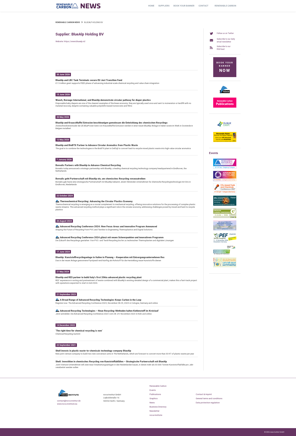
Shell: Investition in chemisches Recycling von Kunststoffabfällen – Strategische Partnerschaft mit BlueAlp (111, 361)
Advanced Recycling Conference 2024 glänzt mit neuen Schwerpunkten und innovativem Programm (111, 237)
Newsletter (154, 411)
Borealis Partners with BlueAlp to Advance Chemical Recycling (88, 165)
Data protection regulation (208, 402)
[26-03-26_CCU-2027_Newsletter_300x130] (224, 193)
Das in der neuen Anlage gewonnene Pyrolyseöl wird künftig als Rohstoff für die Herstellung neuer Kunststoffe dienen (108, 260)
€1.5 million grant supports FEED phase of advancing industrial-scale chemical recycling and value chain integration (107, 83)
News (152, 402)
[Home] (79, 6)
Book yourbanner (224, 67)
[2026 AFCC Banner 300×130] (224, 230)
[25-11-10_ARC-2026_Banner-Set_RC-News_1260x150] (127, 63)
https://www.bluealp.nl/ (75, 41)
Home (151, 5)
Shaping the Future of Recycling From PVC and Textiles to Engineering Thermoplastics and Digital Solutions (104, 229)
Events (153, 390)
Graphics (154, 398)
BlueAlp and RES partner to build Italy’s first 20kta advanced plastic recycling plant (99, 277)
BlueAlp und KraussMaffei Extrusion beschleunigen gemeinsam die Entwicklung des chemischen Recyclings (112, 122)
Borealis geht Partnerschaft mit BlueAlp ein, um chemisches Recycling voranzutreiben (100, 178)
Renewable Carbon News (68, 22)
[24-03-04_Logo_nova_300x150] (224, 95)
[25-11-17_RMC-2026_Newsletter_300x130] (224, 168)
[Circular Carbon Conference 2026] (224, 217)
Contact (203, 5)
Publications (155, 394)
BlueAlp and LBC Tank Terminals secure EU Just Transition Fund (89, 80)
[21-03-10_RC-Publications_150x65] (224, 107)
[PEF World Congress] (224, 242)
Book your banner (183, 5)
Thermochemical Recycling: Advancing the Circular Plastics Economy (96, 201)
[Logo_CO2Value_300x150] (224, 129)
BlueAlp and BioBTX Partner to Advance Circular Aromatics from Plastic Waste (97, 145)
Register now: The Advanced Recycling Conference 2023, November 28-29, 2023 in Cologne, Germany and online (107, 303)
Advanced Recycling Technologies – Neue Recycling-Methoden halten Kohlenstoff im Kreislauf (108, 310)
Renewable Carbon (225, 5)
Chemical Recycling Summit (68, 334)
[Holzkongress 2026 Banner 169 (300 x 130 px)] (224, 205)
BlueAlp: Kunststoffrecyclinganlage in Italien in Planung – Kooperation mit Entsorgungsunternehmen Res (110, 257)
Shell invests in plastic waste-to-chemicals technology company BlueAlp (93, 350)
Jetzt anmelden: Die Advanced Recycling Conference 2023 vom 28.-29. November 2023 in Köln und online (104, 314)
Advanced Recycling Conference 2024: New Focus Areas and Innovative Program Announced (108, 226)
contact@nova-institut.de (68, 400)
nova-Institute (156, 415)
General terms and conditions (209, 398)
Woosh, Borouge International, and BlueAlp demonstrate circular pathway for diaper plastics (103, 100)
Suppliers (163, 5)
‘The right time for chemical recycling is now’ (79, 330)
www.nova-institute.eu (67, 404)
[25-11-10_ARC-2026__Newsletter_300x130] (224, 180)
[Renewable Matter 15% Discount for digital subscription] (224, 141)
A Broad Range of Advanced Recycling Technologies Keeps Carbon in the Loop (100, 299)
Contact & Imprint (204, 394)
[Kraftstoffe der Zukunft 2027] (224, 254)
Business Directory (158, 406)
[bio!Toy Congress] (224, 267)
